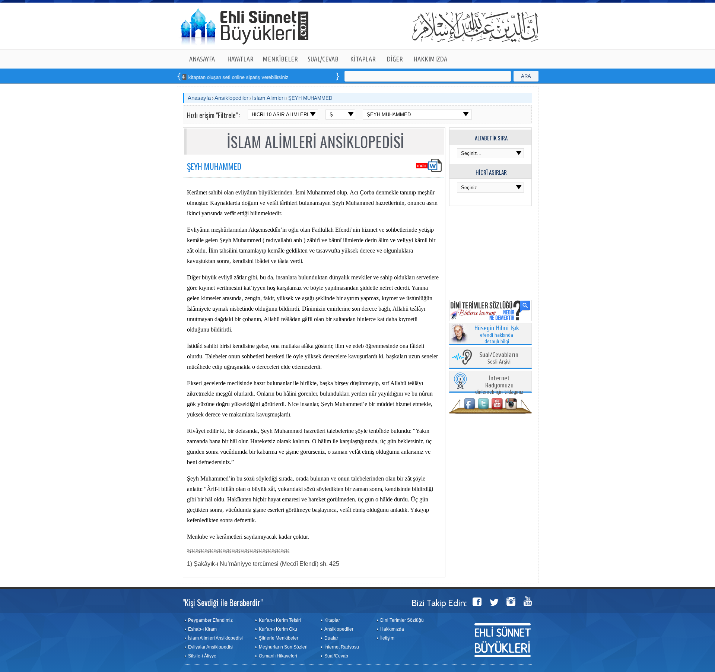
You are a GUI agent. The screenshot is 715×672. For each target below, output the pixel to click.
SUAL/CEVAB (323, 59)
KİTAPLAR (363, 59)
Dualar (331, 638)
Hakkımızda (392, 629)
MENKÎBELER (280, 59)
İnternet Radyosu (341, 647)
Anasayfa (199, 98)
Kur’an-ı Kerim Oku (278, 629)
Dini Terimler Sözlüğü (402, 620)
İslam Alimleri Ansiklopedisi (215, 638)
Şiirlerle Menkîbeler (278, 638)
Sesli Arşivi (498, 358)
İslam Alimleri (268, 98)
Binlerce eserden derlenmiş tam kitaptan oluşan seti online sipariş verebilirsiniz (183, 77)
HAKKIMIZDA (430, 59)
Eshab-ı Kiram (202, 629)
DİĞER (395, 59)
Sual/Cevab (336, 656)
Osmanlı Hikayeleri (278, 656)
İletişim (387, 638)
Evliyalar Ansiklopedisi (210, 647)
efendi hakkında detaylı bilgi (496, 335)
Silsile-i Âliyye (202, 656)
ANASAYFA (202, 59)
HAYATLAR (240, 59)
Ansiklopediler (231, 98)
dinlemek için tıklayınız (499, 385)
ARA (526, 76)
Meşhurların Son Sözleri (283, 647)
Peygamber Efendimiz (210, 620)
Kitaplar (332, 620)
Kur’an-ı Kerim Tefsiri (280, 620)
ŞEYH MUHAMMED (310, 98)
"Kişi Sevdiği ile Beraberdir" (222, 602)
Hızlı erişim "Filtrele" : (213, 115)
